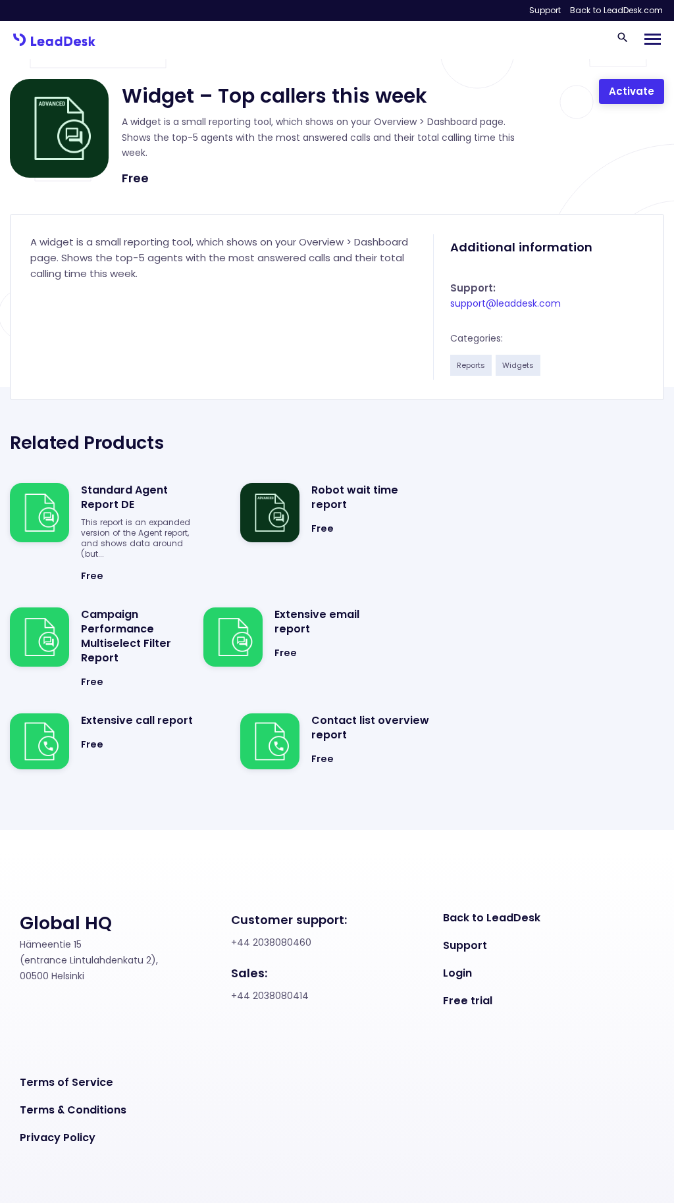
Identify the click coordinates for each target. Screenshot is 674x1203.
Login (457, 973)
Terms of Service (66, 1082)
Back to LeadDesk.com (616, 10)
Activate (631, 91)
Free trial (467, 1001)
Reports (471, 365)
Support (545, 10)
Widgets (518, 365)
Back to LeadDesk (491, 918)
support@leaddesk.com (505, 303)
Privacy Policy (57, 1138)
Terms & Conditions (73, 1110)
